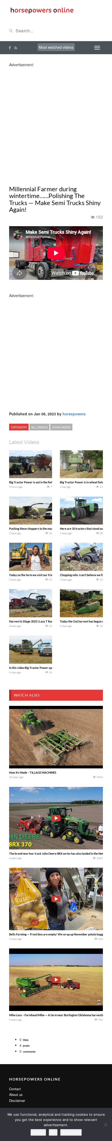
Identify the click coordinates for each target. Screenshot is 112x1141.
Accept (38, 1132)
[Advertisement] (56, 123)
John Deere (61, 427)
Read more (71, 1132)
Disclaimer (17, 1100)
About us (16, 1094)
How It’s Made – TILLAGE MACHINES (32, 772)
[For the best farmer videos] (41, 10)
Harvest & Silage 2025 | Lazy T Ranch (32, 621)
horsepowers (74, 413)
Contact (15, 1088)
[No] (105, 1124)
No (53, 1132)
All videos (39, 427)
